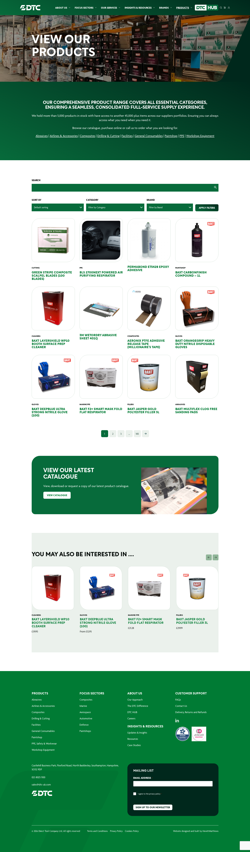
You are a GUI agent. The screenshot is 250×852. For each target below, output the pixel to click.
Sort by (36, 200)
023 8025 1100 (38, 777)
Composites (87, 136)
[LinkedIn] (177, 720)
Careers (131, 718)
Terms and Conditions (97, 831)
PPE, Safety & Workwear (44, 743)
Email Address (143, 777)
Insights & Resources (138, 7)
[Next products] (215, 557)
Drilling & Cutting (108, 136)
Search (36, 180)
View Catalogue (57, 495)
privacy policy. (155, 794)
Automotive (86, 718)
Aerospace (85, 712)
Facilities (127, 136)
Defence (84, 724)
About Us (61, 7)
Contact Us (181, 705)
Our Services (109, 7)
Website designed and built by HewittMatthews (195, 831)
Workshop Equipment (200, 136)
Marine (83, 705)
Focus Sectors (84, 7)
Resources (132, 738)
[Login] (229, 7)
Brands (164, 7)
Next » (145, 433)
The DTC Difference (137, 705)
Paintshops (85, 730)
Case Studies (134, 745)
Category (92, 200)
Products (182, 7)
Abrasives (42, 136)
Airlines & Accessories (64, 136)
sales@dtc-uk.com (41, 784)
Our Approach (135, 699)
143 (137, 433)
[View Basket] (225, 8)
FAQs (178, 699)
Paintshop (171, 136)
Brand (151, 200)
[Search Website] (221, 8)
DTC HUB (132, 712)
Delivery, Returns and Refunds (191, 712)
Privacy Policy (116, 831)
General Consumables (149, 136)
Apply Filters (207, 207)
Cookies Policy (132, 831)
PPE (182, 136)
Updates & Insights (137, 732)
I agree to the (149, 794)
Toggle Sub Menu (69, 8)
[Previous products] (209, 557)
